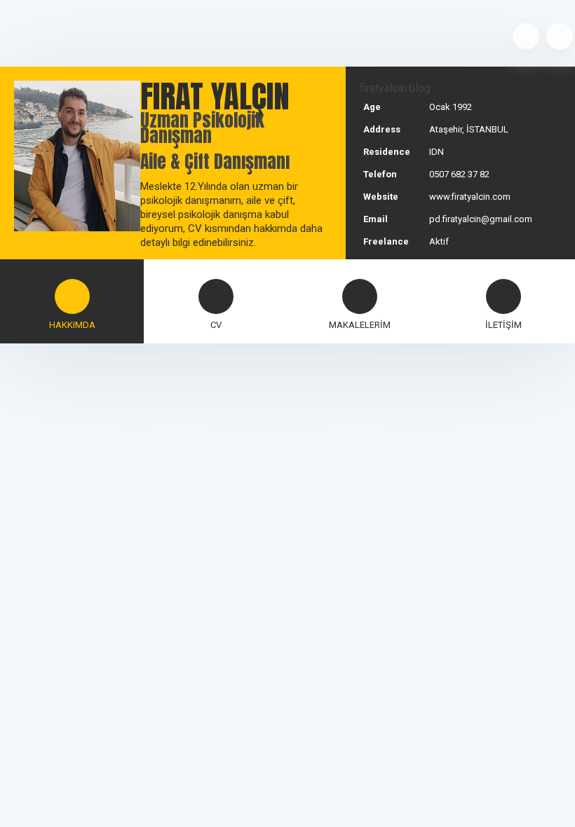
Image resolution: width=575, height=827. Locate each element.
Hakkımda (72, 325)
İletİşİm (503, 325)
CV (216, 325)
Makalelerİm (360, 325)
